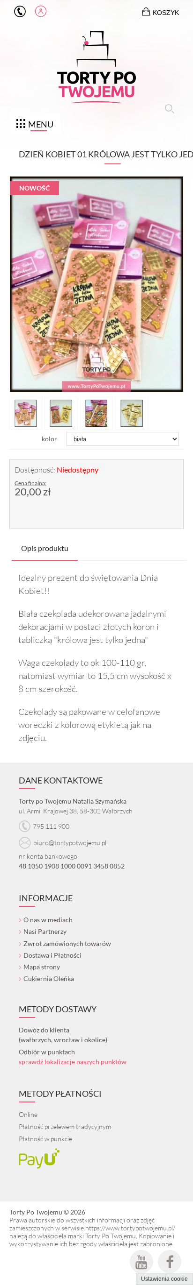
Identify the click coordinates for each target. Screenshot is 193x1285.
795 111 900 (20, 11)
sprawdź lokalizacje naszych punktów (72, 1062)
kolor (49, 439)
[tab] (45, 548)
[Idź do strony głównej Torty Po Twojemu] (96, 69)
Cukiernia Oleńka (48, 978)
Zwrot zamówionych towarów (67, 943)
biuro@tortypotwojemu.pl (69, 843)
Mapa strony (41, 967)
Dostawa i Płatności (52, 955)
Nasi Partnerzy (45, 931)
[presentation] (45, 548)
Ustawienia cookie (164, 1279)
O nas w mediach (48, 920)
